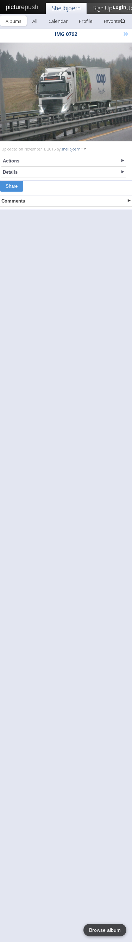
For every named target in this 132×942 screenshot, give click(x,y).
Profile (86, 21)
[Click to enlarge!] (66, 92)
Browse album (105, 930)
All (34, 21)
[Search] (122, 21)
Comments (13, 201)
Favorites (113, 21)
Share (12, 186)
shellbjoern (71, 149)
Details (10, 172)
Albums (13, 21)
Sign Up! (103, 8)
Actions (11, 161)
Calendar (58, 21)
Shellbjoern (66, 8)
